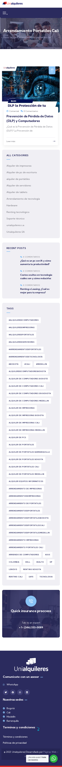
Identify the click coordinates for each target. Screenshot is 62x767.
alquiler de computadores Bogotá (28, 379)
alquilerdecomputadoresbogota (27, 371)
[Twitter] (6, 692)
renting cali (16, 577)
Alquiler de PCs (17, 437)
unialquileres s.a (15, 225)
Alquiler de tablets (16, 192)
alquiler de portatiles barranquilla (29, 452)
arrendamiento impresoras (24, 540)
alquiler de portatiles (21, 445)
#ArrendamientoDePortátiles (25, 349)
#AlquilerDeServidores (21, 342)
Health (40, 562)
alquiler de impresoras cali (24, 423)
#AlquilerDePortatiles (21, 335)
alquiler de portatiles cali (24, 467)
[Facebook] (13, 692)
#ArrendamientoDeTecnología (26, 357)
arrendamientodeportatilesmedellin (29, 533)
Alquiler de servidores (18, 185)
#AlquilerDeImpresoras (22, 327)
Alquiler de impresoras (18, 165)
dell (27, 562)
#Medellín (41, 364)
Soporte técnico (15, 218)
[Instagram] (20, 692)
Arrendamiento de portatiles (25, 503)
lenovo (13, 569)
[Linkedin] (27, 692)
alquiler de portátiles (18, 179)
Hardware (11, 205)
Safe (31, 577)
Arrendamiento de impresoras (25, 489)
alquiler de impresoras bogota (26, 415)
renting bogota (32, 569)
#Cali (27, 364)
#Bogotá (13, 364)
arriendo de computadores (24, 555)
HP (51, 562)
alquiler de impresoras (22, 408)
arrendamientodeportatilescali (27, 525)
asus (47, 555)
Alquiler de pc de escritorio (21, 172)
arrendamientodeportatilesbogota (29, 518)
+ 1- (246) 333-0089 (31, 627)
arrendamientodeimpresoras (25, 496)
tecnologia (46, 577)
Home (5, 34)
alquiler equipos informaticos (26, 481)
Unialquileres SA (15, 231)
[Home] (12, 4)
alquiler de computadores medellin (29, 401)
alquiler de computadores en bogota (30, 393)
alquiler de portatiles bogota (26, 459)
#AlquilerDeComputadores (24, 320)
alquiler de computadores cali (26, 386)
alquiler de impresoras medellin (27, 430)
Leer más (10, 141)
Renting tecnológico (17, 212)
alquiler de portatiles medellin (26, 474)
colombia (14, 562)
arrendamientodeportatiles (24, 511)
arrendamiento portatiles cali (26, 547)
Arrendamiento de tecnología (23, 198)
